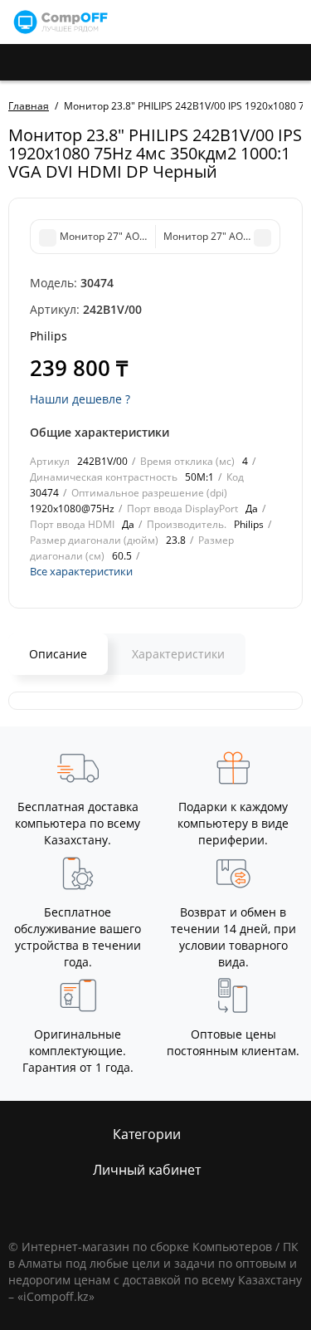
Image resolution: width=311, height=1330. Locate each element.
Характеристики (178, 654)
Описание (58, 654)
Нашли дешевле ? (80, 399)
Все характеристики (81, 571)
